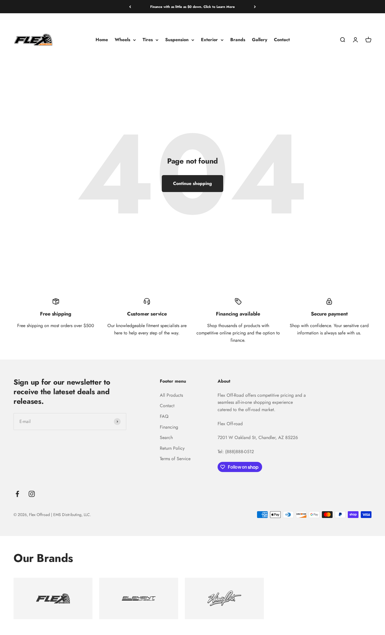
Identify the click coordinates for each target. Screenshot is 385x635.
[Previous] (130, 7)
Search (166, 437)
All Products (171, 395)
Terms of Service (175, 458)
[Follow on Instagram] (32, 494)
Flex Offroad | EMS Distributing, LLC (59, 514)
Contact (282, 40)
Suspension (177, 40)
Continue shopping (192, 183)
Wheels (122, 40)
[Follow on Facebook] (17, 494)
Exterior (209, 40)
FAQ (164, 416)
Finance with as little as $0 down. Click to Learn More (192, 6)
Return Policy (172, 448)
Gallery (259, 40)
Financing (169, 427)
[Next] (255, 7)
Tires (148, 40)
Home (102, 40)
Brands (237, 40)
